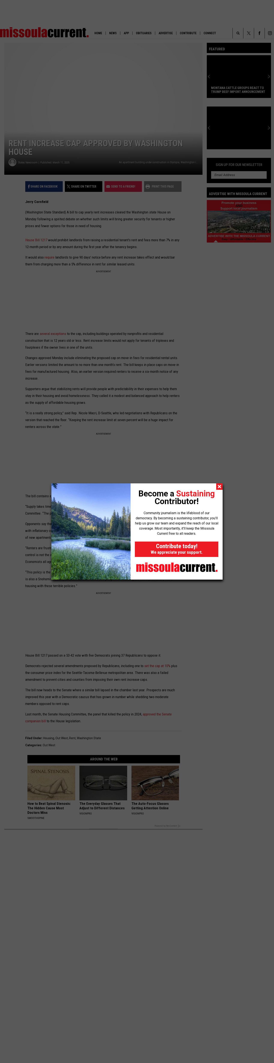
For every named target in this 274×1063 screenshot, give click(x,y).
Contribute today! (177, 549)
